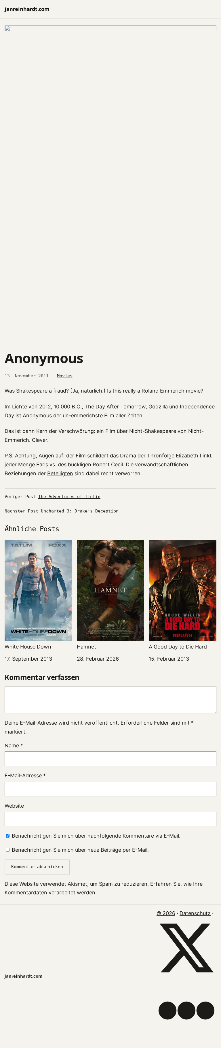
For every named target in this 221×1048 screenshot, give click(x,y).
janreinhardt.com (27, 8)
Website (14, 806)
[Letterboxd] (186, 1039)
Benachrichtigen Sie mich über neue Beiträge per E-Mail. (80, 850)
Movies (65, 375)
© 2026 (166, 913)
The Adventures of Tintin (69, 496)
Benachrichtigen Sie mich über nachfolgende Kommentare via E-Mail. (96, 836)
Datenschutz (195, 913)
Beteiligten (60, 473)
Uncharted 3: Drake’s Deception (80, 511)
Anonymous (37, 415)
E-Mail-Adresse (25, 775)
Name (14, 745)
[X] (186, 976)
